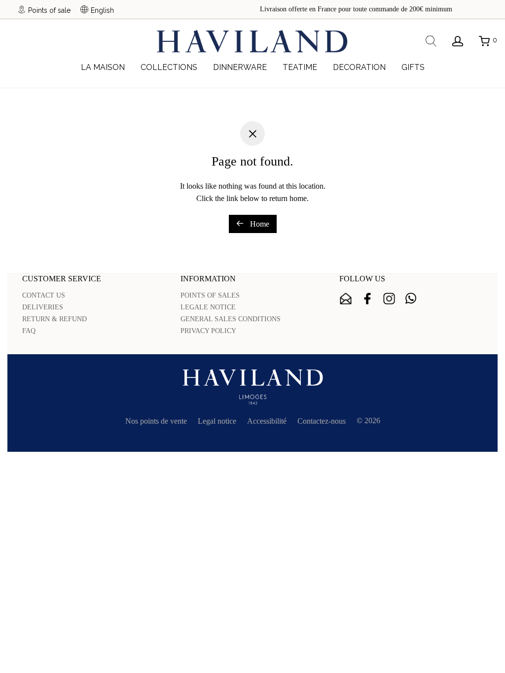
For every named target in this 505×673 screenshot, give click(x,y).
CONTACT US (43, 295)
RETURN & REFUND (54, 319)
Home (258, 224)
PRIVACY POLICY (208, 331)
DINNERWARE (240, 67)
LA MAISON (103, 67)
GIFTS (413, 67)
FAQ (29, 331)
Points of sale (49, 10)
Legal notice (217, 421)
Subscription (345, 298)
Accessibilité (267, 421)
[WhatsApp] (410, 298)
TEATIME (300, 67)
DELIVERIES (42, 307)
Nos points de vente (156, 421)
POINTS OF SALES (210, 295)
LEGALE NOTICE (208, 307)
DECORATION (359, 67)
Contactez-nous (321, 421)
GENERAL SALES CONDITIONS (230, 319)
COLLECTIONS (169, 67)
